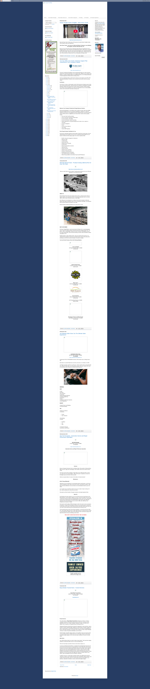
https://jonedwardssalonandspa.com (75, 357)
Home (45, 17)
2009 (47, 134)
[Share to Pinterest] (82, 56)
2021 (47, 84)
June (48, 93)
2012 (47, 130)
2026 (47, 77)
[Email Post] (76, 157)
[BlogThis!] (79, 56)
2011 (47, 131)
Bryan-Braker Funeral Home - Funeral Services (72, 587)
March (48, 114)
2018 (47, 121)
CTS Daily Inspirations (94, 17)
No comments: (73, 157)
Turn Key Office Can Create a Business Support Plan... (51, 100)
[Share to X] (80, 56)
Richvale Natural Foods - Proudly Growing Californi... (51, 102)
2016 (47, 124)
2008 (47, 135)
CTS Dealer (86, 17)
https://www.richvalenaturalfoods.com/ (76, 169)
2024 (47, 80)
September (49, 89)
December (49, 85)
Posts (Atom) (66, 666)
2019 (47, 120)
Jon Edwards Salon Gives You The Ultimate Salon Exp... (51, 105)
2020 (47, 119)
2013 (47, 128)
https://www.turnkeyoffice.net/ (76, 70)
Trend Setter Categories (72, 17)
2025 (47, 78)
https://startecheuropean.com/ (75, 446)
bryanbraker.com (76, 597)
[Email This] (78, 56)
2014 (47, 127)
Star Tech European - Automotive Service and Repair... (51, 108)
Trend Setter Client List (62, 17)
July (47, 92)
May (48, 95)
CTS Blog (80, 17)
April (48, 113)
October (48, 88)
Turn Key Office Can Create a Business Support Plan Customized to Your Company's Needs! (73, 61)
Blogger (77, 675)
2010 (47, 132)
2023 (47, 81)
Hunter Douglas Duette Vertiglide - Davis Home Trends (74, 22)
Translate (52, 24)
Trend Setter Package (52, 17)
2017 (47, 123)
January (48, 117)
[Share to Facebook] (81, 56)
